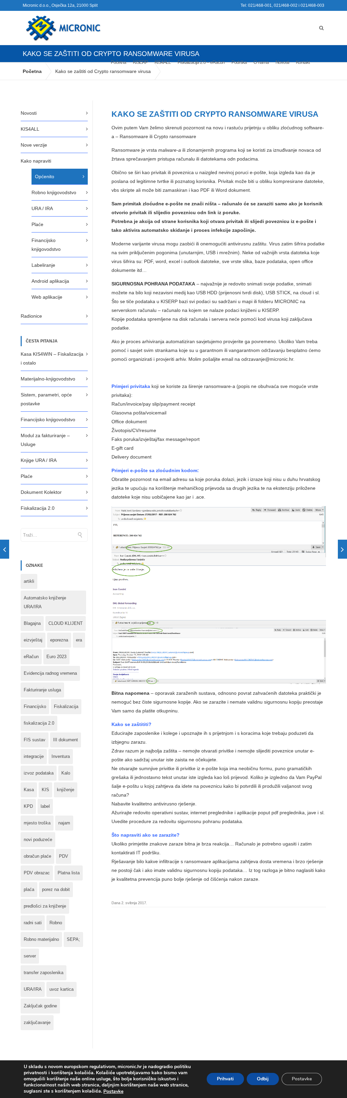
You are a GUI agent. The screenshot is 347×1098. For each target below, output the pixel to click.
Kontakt (303, 62)
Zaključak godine (40, 1005)
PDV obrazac (37, 872)
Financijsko (35, 706)
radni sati (33, 922)
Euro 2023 (56, 656)
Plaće (37, 224)
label (45, 806)
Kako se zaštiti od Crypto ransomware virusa (103, 71)
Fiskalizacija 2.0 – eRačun (201, 62)
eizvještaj (33, 640)
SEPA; (73, 939)
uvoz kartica (61, 989)
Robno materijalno (41, 939)
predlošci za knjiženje (45, 906)
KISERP (140, 62)
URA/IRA (33, 989)
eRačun (31, 656)
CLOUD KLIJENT (65, 623)
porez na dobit (56, 889)
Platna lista (69, 872)
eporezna (59, 640)
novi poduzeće (38, 839)
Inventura (61, 756)
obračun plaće (37, 856)
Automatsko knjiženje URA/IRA (45, 602)
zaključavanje (37, 1022)
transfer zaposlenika (43, 972)
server (30, 956)
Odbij (263, 1079)
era (79, 640)
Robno (55, 922)
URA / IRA (42, 208)
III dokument (65, 739)
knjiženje (65, 789)
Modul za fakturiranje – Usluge (45, 440)
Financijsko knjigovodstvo (46, 245)
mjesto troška (37, 822)
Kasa (29, 789)
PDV (63, 856)
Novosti (282, 62)
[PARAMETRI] (4, 549)
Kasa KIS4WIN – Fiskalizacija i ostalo (52, 358)
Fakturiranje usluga (42, 689)
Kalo (65, 773)
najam (64, 822)
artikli (29, 581)
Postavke (113, 1091)
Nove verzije (34, 145)
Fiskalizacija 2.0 (38, 508)
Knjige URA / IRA (39, 460)
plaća (29, 889)
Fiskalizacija (66, 706)
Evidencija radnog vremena (50, 673)
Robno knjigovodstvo (54, 192)
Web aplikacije (47, 297)
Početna (118, 62)
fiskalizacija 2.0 (39, 723)
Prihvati (225, 1079)
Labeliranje (43, 265)
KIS (45, 789)
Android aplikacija (50, 281)
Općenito (44, 176)
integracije (34, 756)
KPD (28, 806)
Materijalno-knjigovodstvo (48, 378)
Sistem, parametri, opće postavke (46, 399)
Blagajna (32, 623)
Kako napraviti (36, 161)
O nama (261, 62)
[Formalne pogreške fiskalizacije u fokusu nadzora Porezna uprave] (342, 549)
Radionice (31, 316)
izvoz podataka (39, 773)
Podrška (239, 62)
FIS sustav (34, 739)
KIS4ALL (163, 62)
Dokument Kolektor (41, 492)
